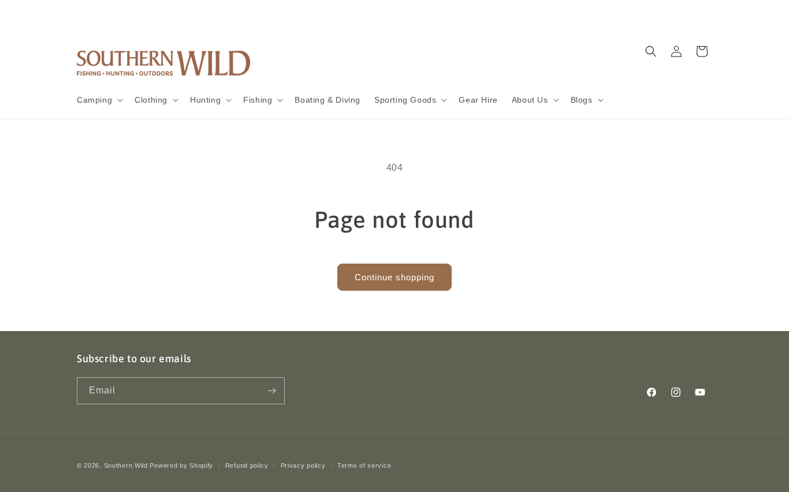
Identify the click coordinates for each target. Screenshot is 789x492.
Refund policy (247, 465)
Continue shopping (394, 277)
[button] (99, 100)
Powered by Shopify (181, 465)
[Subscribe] (271, 390)
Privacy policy (303, 465)
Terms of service (364, 465)
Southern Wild (126, 465)
